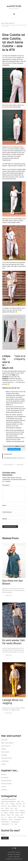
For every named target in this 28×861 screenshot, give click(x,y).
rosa (2, 817)
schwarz (10, 817)
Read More (9, 595)
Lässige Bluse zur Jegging (12, 701)
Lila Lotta (3, 786)
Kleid (16, 810)
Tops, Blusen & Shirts (6, 758)
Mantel (17, 812)
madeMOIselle (14, 6)
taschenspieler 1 (18, 819)
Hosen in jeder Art (10, 23)
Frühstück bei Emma (6, 780)
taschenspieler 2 (5, 821)
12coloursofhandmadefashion (8, 799)
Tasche (10, 819)
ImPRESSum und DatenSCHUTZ (14, 859)
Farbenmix (4, 774)
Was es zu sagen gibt (14, 856)
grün (2, 808)
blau (23, 801)
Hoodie (7, 808)
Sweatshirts (4, 755)
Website (4, 518)
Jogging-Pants (5, 810)
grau (18, 464)
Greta (23, 806)
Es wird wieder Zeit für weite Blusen (13, 642)
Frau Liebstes (4, 777)
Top (12, 824)
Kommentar (6, 485)
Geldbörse (14, 806)
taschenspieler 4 (5, 824)
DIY (24, 803)
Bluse (2, 803)
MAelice (6, 812)
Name (4, 505)
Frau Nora (3, 806)
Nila (13, 815)
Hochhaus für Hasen (6, 783)
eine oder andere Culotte (9, 57)
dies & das (18, 803)
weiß (16, 824)
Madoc (21, 464)
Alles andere (4, 739)
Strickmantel (21, 817)
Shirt (15, 817)
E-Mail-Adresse (7, 512)
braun (6, 803)
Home (3, 23)
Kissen (12, 810)
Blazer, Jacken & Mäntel (7, 742)
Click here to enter (14, 449)
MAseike (22, 812)
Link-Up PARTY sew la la (14, 852)
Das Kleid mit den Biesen (12, 582)
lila (1, 812)
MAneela (12, 812)
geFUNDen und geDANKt (14, 854)
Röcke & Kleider (5, 752)
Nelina (8, 815)
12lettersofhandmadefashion (8, 801)
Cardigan (12, 803)
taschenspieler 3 (15, 821)
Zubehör (3, 764)
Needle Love (22, 458)
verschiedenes (5, 761)
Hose (11, 808)
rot (5, 817)
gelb (9, 806)
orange (17, 815)
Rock (21, 815)
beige (18, 801)
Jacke (15, 808)
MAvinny (3, 815)
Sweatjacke (4, 819)
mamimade (4, 789)
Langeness (22, 810)
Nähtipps (3, 749)
